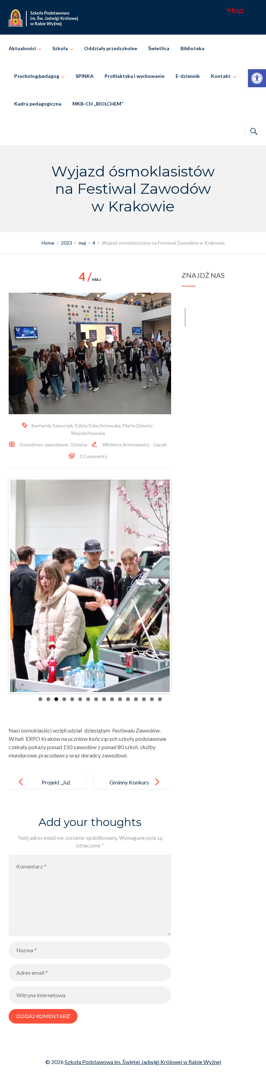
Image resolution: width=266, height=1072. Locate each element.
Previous (20, 585)
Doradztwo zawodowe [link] (44, 444)
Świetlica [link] (158, 48)
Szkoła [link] (60, 48)
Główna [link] (78, 444)
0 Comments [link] (93, 456)
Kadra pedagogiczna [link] (37, 104)
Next (159, 585)
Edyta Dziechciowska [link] (98, 425)
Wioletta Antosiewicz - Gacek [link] (135, 444)
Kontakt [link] (221, 76)
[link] (257, 78)
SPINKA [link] (85, 76)
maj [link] (90, 279)
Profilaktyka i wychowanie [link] (135, 76)
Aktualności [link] (22, 48)
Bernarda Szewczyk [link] (52, 425)
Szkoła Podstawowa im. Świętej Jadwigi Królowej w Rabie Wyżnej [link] (143, 1060)
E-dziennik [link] (188, 76)
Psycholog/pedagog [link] (36, 76)
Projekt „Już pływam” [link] (56, 786)
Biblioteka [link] (192, 48)
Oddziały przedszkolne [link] (110, 48)
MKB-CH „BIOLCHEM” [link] (97, 104)
